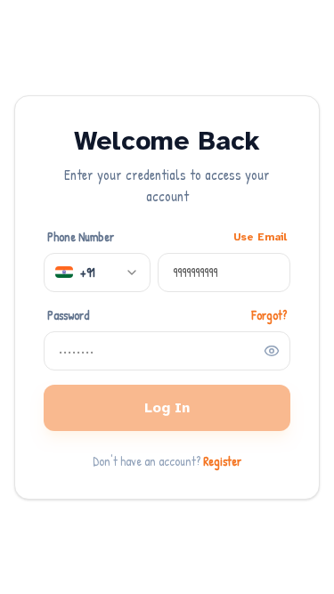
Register (222, 460)
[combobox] (97, 272)
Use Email (260, 237)
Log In (167, 408)
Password (68, 314)
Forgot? (269, 314)
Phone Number (80, 236)
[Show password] (272, 351)
